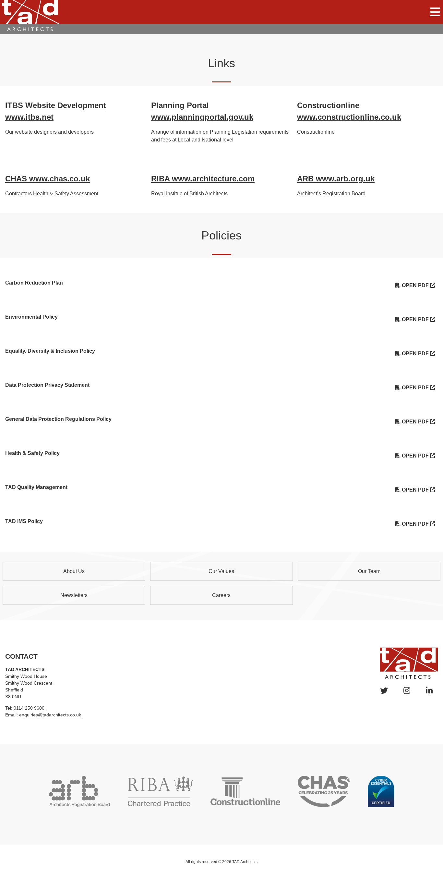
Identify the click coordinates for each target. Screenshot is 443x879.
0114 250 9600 (29, 708)
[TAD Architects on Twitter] (384, 690)
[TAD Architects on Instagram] (406, 690)
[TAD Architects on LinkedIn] (429, 690)
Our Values (221, 571)
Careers (221, 595)
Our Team (369, 571)
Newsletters (74, 595)
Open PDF (415, 285)
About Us (74, 571)
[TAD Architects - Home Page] (30, 15)
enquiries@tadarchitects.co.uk (50, 714)
